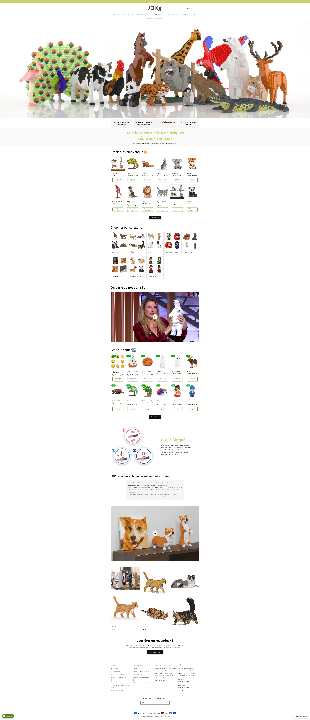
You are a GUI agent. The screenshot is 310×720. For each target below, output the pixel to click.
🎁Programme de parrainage (118, 677)
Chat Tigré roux (116, 626)
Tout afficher (155, 217)
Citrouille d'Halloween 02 (132, 372)
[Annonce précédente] (111, 1)
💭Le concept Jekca (116, 671)
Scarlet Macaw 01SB (117, 201)
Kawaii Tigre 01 (190, 173)
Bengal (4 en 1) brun (117, 173)
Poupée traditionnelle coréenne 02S (177, 401)
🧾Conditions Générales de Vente (142, 671)
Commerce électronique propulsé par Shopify (159, 716)
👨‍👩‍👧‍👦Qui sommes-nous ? (116, 668)
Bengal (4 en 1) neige (177, 202)
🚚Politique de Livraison (117, 690)
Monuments (188, 252)
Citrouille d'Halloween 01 (147, 372)
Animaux (115, 252)
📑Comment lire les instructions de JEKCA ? (120, 686)
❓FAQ (112, 693)
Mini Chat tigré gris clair (161, 202)
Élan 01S (189, 371)
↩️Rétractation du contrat (140, 683)
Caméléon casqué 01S (147, 400)
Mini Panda (189, 201)
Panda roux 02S (116, 400)
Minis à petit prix (135, 276)
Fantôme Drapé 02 (161, 371)
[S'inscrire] (167, 703)
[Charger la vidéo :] (155, 317)
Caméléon (129, 173)
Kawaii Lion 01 (145, 201)
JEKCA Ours (152, 276)
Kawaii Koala (175, 173)
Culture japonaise (172, 252)
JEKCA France (147, 716)
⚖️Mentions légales (138, 674)
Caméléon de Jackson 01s (132, 401)
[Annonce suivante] (199, 1)
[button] (112, 8)
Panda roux (144, 173)
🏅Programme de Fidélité (117, 674)
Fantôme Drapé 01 (176, 371)
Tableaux (115, 276)
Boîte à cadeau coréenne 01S (160, 401)
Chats (132, 252)
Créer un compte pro (155, 652)
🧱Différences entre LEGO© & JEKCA (120, 680)
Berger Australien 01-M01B (132, 202)
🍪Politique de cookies (139, 680)
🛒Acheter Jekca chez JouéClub (119, 683)
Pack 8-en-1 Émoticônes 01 (115, 372)
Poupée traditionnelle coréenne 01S (192, 401)
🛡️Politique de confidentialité (141, 677)
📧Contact (136, 668)
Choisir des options (132, 180)
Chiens (150, 252)
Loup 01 (159, 173)
